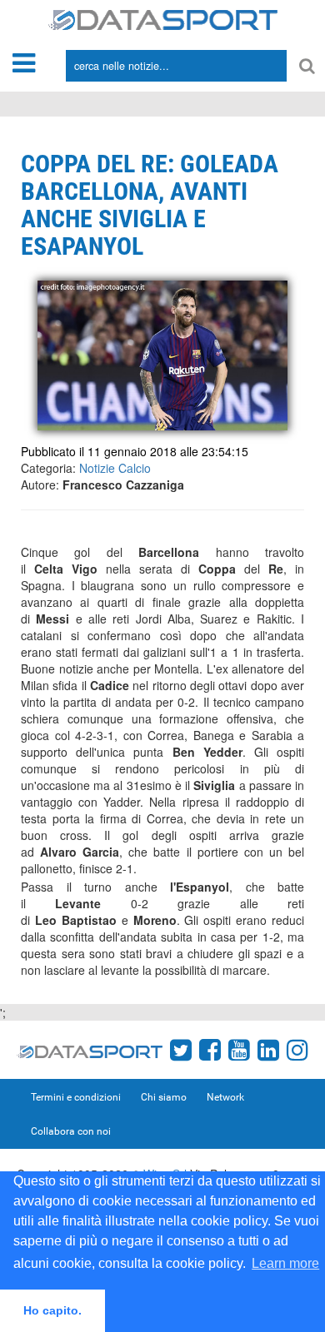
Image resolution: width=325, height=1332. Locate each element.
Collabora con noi (71, 1131)
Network (225, 1097)
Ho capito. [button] (52, 1310)
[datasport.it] (163, 18)
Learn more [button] (285, 1263)
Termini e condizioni (76, 1097)
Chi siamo (164, 1097)
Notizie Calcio (115, 468)
